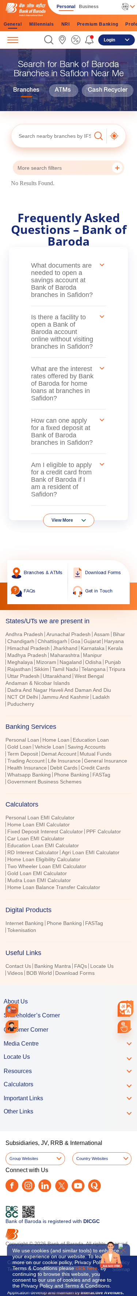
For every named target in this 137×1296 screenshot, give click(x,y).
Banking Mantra (52, 966)
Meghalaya (20, 662)
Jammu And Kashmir (65, 697)
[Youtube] (78, 1185)
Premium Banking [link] (97, 24)
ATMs (63, 90)
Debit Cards (63, 767)
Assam (102, 634)
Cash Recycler (108, 90)
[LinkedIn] (44, 1185)
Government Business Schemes (44, 781)
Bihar (119, 634)
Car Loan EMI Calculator (35, 838)
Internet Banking (24, 923)
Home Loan (55, 739)
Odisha (93, 662)
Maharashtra (65, 655)
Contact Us (18, 966)
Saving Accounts (87, 746)
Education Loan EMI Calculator (43, 845)
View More (62, 520)
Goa (75, 641)
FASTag (101, 774)
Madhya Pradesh (27, 655)
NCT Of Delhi (22, 697)
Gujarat (92, 641)
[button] (48, 39)
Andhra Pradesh (24, 634)
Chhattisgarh (52, 641)
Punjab (113, 662)
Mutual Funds (95, 753)
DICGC (91, 1221)
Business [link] (89, 6)
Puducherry (20, 703)
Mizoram (46, 662)
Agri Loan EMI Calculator (90, 852)
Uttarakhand (57, 676)
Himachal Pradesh (28, 648)
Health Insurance (27, 767)
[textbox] (51, 135)
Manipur (92, 655)
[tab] (68, 726)
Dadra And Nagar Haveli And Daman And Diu (59, 690)
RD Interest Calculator (32, 852)
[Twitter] (61, 1185)
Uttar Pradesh (23, 676)
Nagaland (71, 662)
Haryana (114, 641)
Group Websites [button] (23, 1158)
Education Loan (91, 739)
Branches (26, 90)
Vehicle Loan (49, 746)
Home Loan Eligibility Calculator (43, 859)
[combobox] (125, 1008)
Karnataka (92, 648)
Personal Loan (22, 739)
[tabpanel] (68, 670)
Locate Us (102, 966)
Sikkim (41, 669)
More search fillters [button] (40, 168)
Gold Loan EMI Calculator (37, 873)
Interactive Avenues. (102, 1292)
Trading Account (26, 760)
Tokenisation (21, 930)
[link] (62, 39)
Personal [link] (66, 6)
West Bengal (89, 676)
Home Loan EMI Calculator (38, 824)
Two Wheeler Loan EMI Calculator (46, 866)
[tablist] (68, 793)
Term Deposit (22, 753)
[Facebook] (11, 1185)
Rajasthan (19, 669)
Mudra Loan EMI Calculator (39, 880)
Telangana (93, 669)
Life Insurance (64, 760)
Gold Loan (19, 746)
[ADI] (11, 1026)
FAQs (80, 966)
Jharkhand (65, 648)
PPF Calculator (103, 831)
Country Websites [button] (92, 1158)
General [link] (13, 24)
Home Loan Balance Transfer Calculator (53, 887)
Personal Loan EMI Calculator (40, 817)
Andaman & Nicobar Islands (37, 683)
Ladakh (101, 697)
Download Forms (75, 973)
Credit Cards (95, 767)
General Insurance (105, 760)
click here (87, 1268)
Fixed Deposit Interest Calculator (45, 831)
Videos (15, 973)
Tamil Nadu (65, 669)
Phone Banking (71, 774)
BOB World (39, 973)
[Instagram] (28, 1185)
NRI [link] (65, 24)
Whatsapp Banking (29, 774)
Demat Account (58, 753)
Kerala (115, 648)
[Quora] (94, 1185)
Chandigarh (20, 641)
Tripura (117, 669)
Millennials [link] (41, 24)
